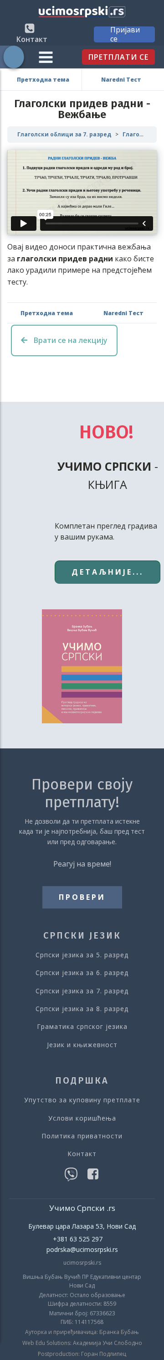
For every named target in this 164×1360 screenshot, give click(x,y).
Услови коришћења (82, 1118)
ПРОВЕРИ (82, 897)
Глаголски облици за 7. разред (64, 134)
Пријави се (125, 34)
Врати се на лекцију (70, 340)
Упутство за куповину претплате (82, 1099)
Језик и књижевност (82, 1044)
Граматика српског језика (82, 1026)
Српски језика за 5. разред (82, 954)
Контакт (82, 1153)
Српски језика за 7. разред (82, 990)
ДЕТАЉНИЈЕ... (108, 572)
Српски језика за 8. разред (82, 1008)
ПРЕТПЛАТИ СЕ (118, 57)
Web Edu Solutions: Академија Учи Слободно (82, 1343)
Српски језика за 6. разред (82, 972)
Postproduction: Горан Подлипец (82, 1354)
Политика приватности (82, 1135)
